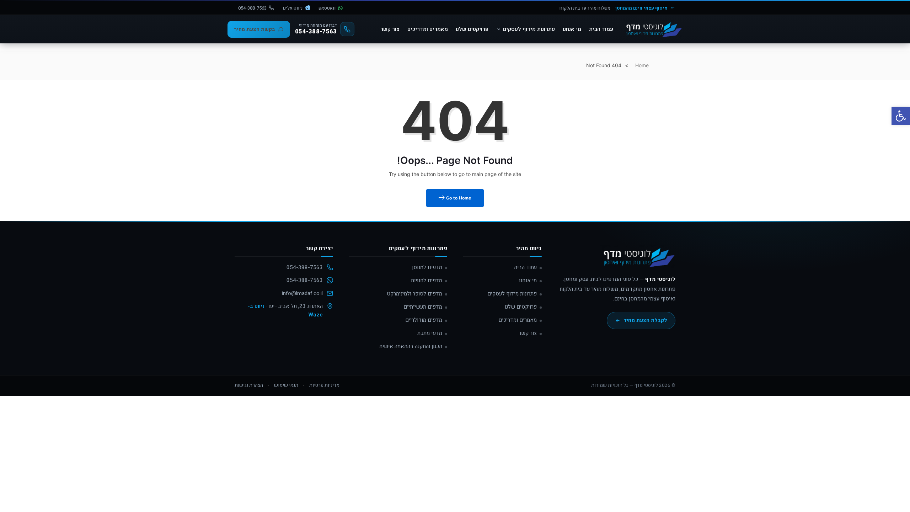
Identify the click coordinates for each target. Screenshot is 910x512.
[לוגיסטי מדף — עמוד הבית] (637, 259)
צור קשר (390, 29)
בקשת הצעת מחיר (254, 29)
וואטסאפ (327, 8)
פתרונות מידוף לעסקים (529, 29)
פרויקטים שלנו (472, 29)
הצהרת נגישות (249, 385)
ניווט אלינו (293, 8)
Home (642, 65)
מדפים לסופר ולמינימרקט (414, 294)
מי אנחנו (572, 29)
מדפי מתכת (429, 333)
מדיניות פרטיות (324, 385)
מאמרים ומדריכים (427, 29)
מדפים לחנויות (426, 280)
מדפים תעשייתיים (422, 307)
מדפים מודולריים (423, 320)
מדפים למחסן (427, 267)
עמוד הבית (601, 29)
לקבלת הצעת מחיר (645, 320)
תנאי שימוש (286, 385)
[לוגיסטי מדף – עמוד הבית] (652, 29)
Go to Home (458, 198)
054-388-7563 (252, 8)
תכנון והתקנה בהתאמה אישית (410, 346)
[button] (901, 116)
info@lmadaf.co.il (302, 293)
